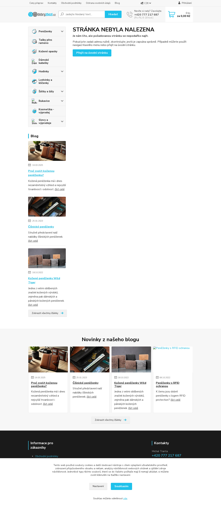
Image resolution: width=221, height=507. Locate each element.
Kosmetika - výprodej (46, 111)
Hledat (113, 14)
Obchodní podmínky (71, 3)
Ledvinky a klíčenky (45, 81)
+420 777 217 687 (146, 15)
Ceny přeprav (36, 3)
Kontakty (52, 3)
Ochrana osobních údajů (98, 3)
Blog (117, 3)
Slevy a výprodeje (45, 121)
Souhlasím (121, 486)
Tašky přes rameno (45, 41)
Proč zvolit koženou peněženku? (41, 173)
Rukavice (44, 101)
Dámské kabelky (44, 61)
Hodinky (44, 71)
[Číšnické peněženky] (47, 207)
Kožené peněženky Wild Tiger (44, 280)
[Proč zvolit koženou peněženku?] (47, 151)
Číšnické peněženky (41, 227)
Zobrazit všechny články (45, 313)
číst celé (60, 189)
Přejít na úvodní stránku (92, 53)
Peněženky (45, 31)
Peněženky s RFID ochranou (167, 384)
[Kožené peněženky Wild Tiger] (47, 259)
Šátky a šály (46, 91)
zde (125, 498)
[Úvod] (42, 14)
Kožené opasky (48, 51)
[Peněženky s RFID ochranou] (173, 359)
